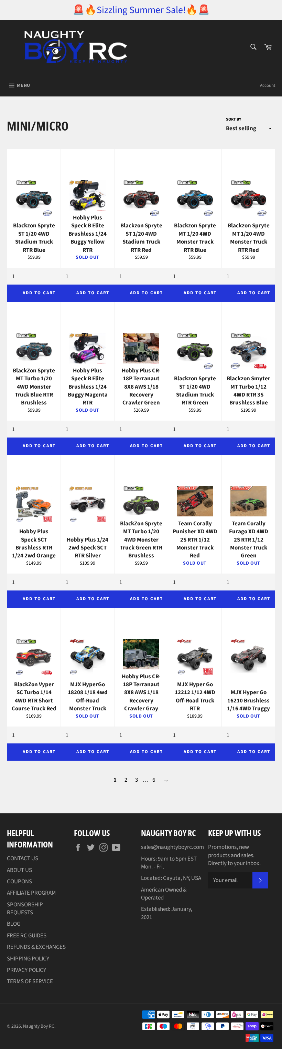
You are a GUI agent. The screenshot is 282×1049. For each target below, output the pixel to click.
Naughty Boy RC (38, 1026)
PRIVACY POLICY (26, 970)
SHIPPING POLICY (28, 959)
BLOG (13, 924)
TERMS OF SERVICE (30, 981)
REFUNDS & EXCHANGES (36, 947)
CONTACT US (22, 858)
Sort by (233, 119)
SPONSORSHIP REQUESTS (25, 909)
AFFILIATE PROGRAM (31, 893)
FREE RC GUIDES (26, 936)
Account (267, 85)
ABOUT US (19, 870)
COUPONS (19, 881)
